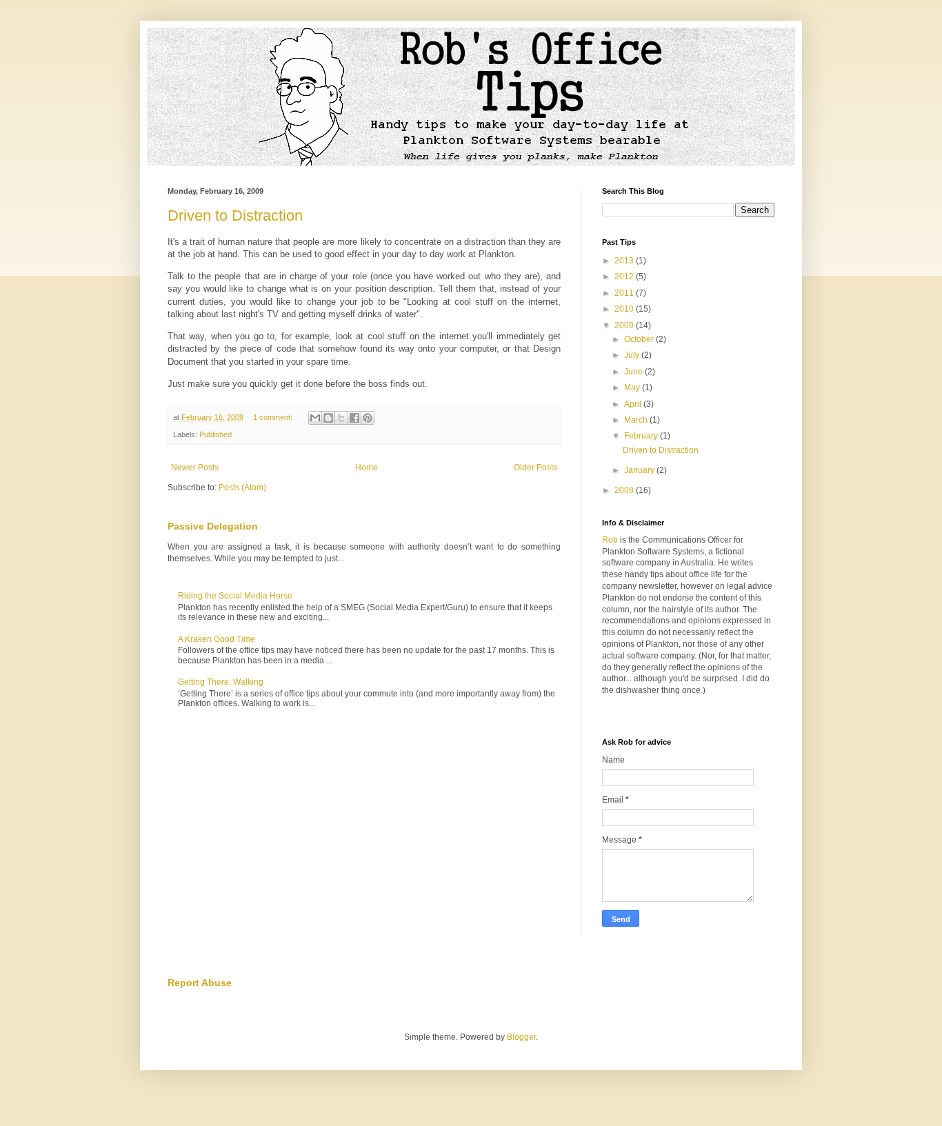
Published (215, 434)
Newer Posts (195, 467)
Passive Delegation (213, 526)
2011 (625, 293)
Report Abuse (200, 982)
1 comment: (273, 417)
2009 (625, 325)
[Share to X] (341, 418)
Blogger (521, 1037)
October (640, 339)
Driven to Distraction (235, 215)
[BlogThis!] (328, 418)
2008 (625, 490)
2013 (625, 260)
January (640, 470)
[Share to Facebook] (354, 418)
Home (366, 467)
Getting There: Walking (220, 682)
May (633, 387)
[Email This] (315, 418)
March (637, 420)
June (634, 371)
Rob (610, 540)
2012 (625, 276)
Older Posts (535, 467)
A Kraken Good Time (216, 639)
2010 (625, 309)
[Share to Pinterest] (367, 418)
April (633, 404)
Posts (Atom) (242, 487)
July (632, 355)
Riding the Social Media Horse (235, 596)
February (642, 436)
